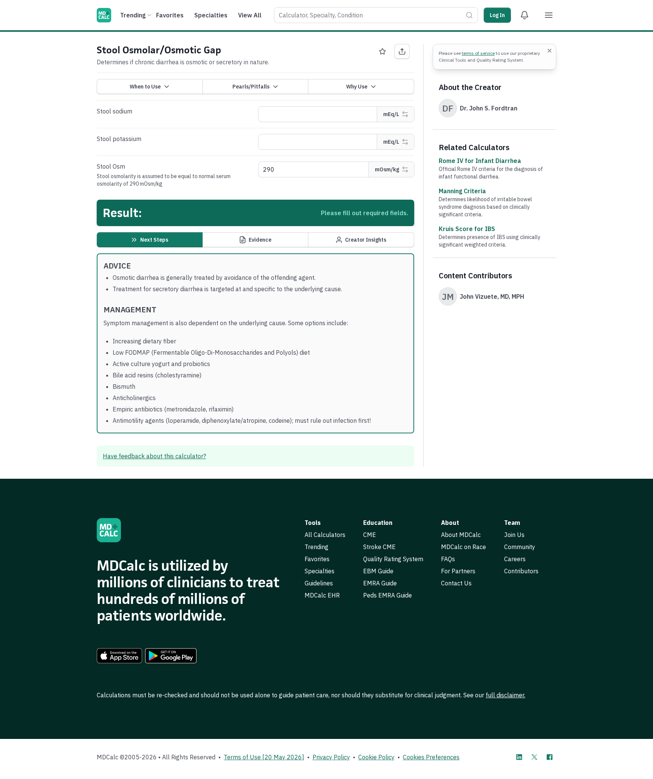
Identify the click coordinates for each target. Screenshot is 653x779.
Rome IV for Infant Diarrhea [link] (480, 160)
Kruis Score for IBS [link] (467, 229)
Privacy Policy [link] (331, 757)
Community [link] (519, 547)
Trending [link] (316, 547)
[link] (119, 655)
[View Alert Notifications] (524, 15)
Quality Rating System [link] (393, 559)
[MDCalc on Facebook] (549, 757)
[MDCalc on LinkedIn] (519, 757)
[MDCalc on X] (534, 757)
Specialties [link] (319, 571)
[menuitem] (134, 15)
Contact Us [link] (456, 583)
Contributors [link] (521, 571)
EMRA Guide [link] (380, 583)
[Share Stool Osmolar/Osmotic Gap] (402, 51)
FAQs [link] (448, 559)
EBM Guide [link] (378, 571)
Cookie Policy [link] (376, 757)
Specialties (210, 15)
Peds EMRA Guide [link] (387, 595)
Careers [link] (515, 559)
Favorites (170, 15)
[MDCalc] (104, 15)
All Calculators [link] (325, 534)
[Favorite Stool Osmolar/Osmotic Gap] (382, 51)
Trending (132, 15)
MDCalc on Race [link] (463, 547)
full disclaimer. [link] (505, 695)
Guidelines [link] (319, 583)
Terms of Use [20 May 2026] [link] (264, 757)
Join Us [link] (514, 534)
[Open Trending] (149, 15)
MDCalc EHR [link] (322, 595)
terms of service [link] (478, 53)
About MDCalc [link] (461, 534)
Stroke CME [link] (379, 547)
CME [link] (369, 534)
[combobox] (376, 15)
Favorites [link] (317, 559)
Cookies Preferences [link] (431, 757)
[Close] (549, 51)
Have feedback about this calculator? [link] (154, 456)
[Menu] (548, 15)
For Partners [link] (458, 571)
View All (250, 15)
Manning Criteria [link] (462, 191)
